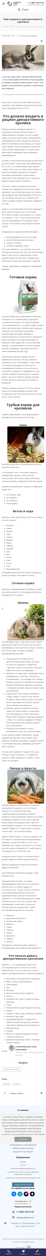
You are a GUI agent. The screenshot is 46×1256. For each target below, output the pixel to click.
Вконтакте (13, 1194)
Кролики (6, 1084)
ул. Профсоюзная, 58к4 (35, 5)
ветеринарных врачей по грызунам (17, 910)
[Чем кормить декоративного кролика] (23, 58)
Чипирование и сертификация (23, 1145)
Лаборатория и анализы (23, 1148)
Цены (23, 1161)
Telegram (20, 1194)
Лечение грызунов (11, 1069)
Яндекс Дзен (32, 1194)
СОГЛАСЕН (23, 1139)
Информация (23, 1157)
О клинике (23, 1110)
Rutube (26, 1194)
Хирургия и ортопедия (23, 1151)
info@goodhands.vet (25, 1217)
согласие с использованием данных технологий (23, 1134)
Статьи (23, 1165)
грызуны (16, 1084)
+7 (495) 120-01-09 (36, 3)
